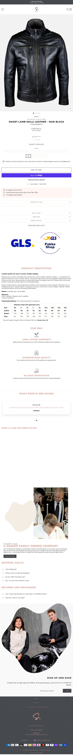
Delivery (36, 213)
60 (17, 151)
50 (7, 151)
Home (36, 116)
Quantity (36, 136)
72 (39, 156)
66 (55, 151)
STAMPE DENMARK (36, 725)
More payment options (36, 179)
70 (34, 156)
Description (36, 202)
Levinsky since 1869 (36, 119)
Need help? (36, 220)
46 (28, 156)
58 (12, 151)
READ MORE (10, 556)
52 (34, 151)
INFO (36, 698)
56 (44, 151)
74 (45, 156)
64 (28, 151)
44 (66, 151)
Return (36, 217)
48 (50, 151)
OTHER (36, 702)
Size (36, 148)
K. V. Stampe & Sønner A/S (36, 707)
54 (39, 151)
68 (61, 151)
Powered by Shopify (36, 753)
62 (23, 151)
